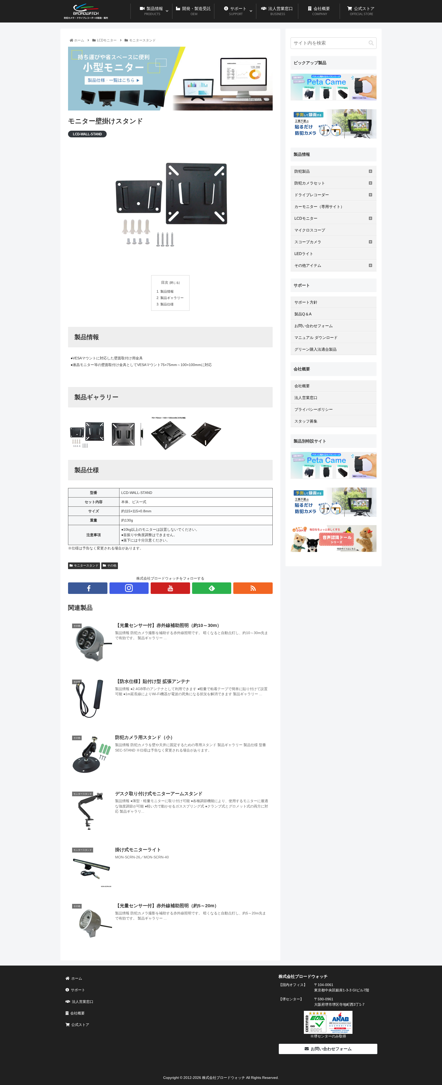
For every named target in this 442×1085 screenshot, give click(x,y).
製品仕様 (167, 304)
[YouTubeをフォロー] (170, 588)
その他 (111, 565)
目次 (164, 282)
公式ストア (80, 1025)
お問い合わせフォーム (331, 1049)
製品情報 (167, 291)
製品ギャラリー (172, 298)
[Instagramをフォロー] (129, 588)
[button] (371, 43)
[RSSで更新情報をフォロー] (253, 588)
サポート (78, 990)
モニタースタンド (86, 565)
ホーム (76, 978)
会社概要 (77, 1013)
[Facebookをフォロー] (87, 588)
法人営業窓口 (82, 1002)
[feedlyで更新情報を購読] (211, 588)
